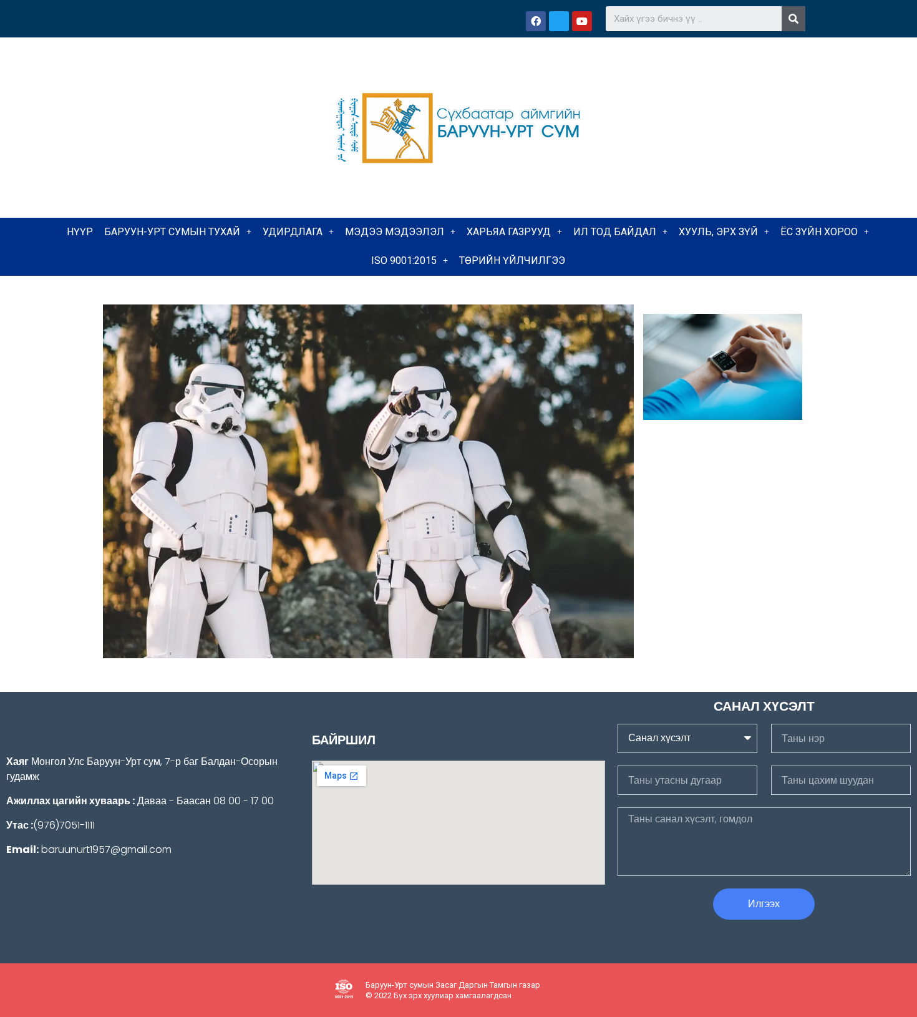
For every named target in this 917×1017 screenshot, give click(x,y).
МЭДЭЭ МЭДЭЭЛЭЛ (394, 232)
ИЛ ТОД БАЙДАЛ (614, 232)
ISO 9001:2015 (404, 260)
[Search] (793, 18)
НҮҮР (80, 232)
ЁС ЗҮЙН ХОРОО (819, 232)
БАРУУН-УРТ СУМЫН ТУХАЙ (172, 232)
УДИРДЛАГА (293, 232)
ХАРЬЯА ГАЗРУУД (509, 232)
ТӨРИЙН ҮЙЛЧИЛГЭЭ (512, 260)
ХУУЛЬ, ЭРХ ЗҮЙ (718, 232)
